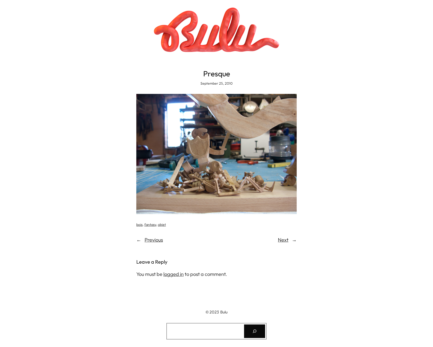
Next (283, 240)
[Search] (254, 331)
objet (162, 224)
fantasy (150, 224)
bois (139, 224)
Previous (154, 240)
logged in (173, 274)
